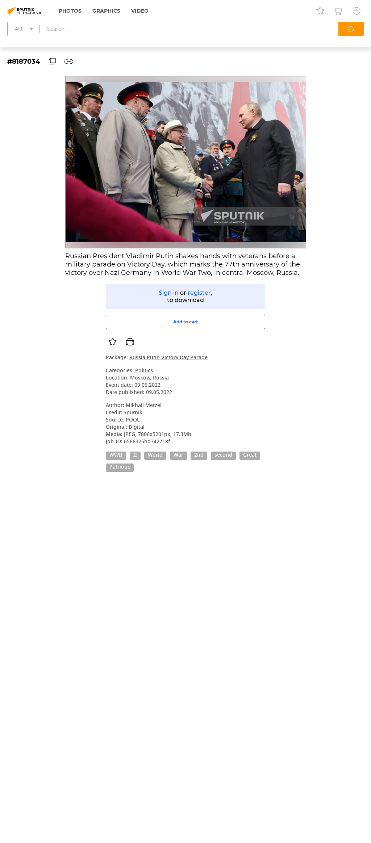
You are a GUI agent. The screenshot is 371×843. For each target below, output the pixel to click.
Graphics (106, 11)
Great (250, 456)
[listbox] (113, 342)
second (223, 456)
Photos (70, 11)
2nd (199, 456)
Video (140, 11)
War (178, 456)
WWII (115, 456)
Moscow (140, 378)
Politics (144, 371)
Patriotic (119, 467)
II (135, 456)
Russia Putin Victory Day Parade (168, 358)
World (155, 456)
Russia (161, 378)
